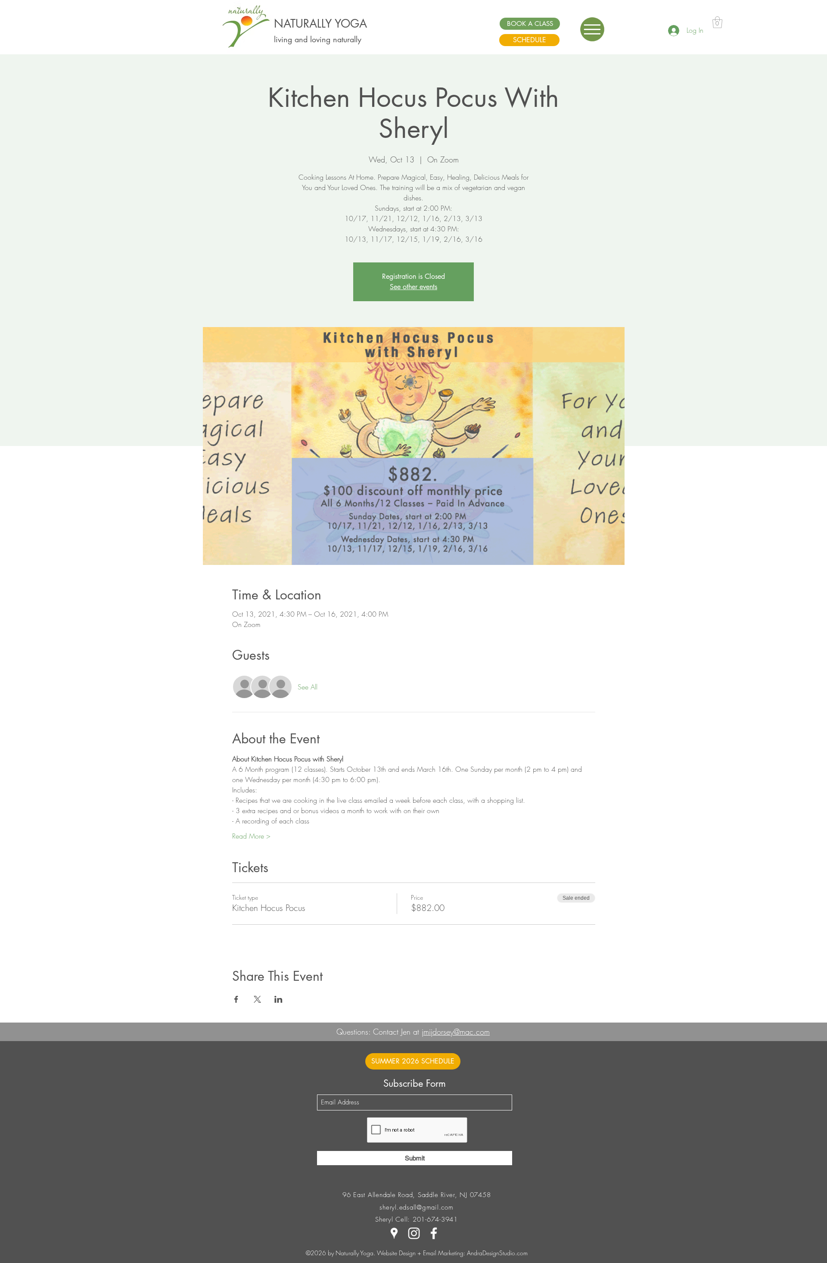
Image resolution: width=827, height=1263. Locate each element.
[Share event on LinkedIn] (278, 999)
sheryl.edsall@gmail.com (416, 1207)
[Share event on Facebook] (236, 999)
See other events (413, 286)
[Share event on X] (257, 999)
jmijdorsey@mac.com (456, 1031)
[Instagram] (414, 1233)
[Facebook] (433, 1233)
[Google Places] (394, 1233)
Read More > (251, 836)
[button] (592, 29)
